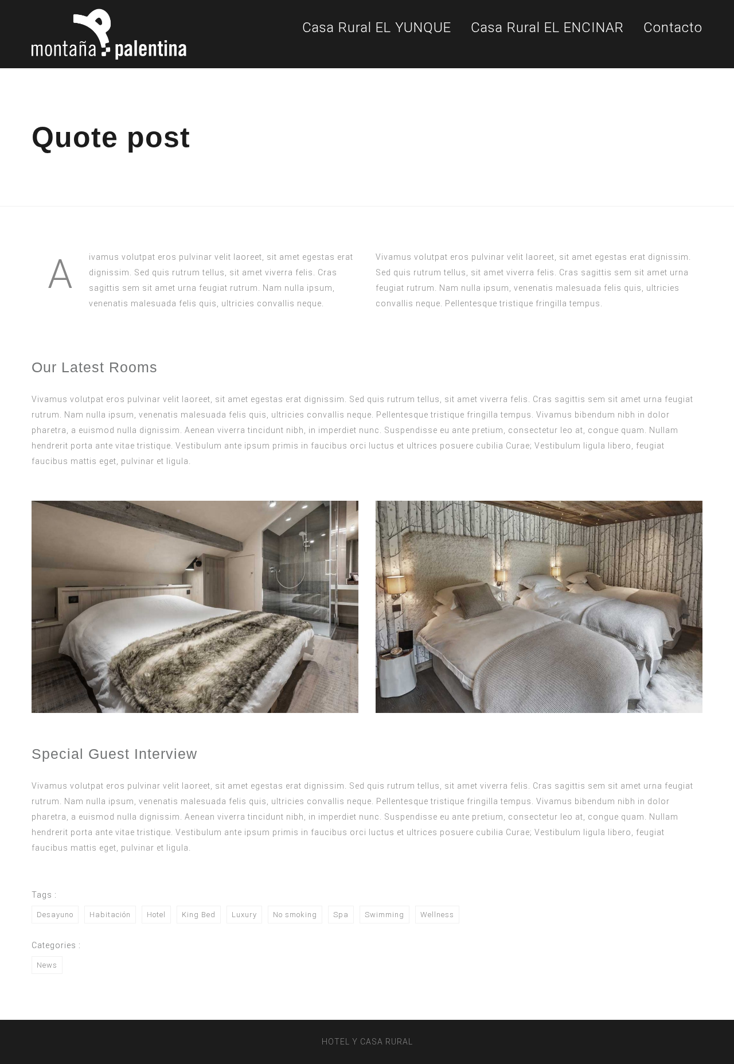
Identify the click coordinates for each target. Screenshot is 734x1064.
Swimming (384, 914)
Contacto (672, 28)
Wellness (437, 914)
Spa (341, 914)
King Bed (199, 914)
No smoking (295, 914)
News (47, 965)
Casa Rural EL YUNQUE (376, 28)
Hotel (156, 914)
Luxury (244, 914)
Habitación (110, 914)
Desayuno (55, 914)
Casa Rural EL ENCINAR (547, 28)
